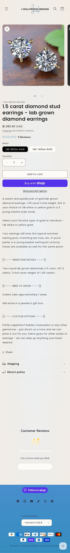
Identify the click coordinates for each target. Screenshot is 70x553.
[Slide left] (27, 96)
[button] (6, 8)
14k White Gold (15, 149)
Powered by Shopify (50, 545)
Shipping (6, 131)
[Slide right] (42, 96)
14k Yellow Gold (42, 149)
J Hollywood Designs (29, 545)
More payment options (35, 191)
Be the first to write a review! (35, 466)
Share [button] (9, 352)
